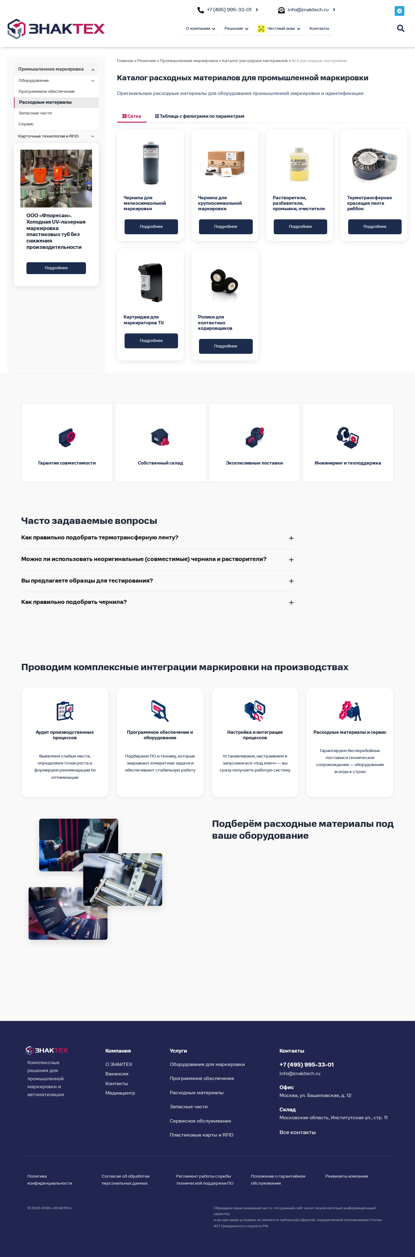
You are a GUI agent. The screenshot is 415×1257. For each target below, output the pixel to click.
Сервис (26, 124)
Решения (146, 61)
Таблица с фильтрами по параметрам (202, 116)
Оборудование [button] (34, 80)
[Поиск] (400, 28)
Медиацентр (120, 1093)
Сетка (134, 116)
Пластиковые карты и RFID (202, 1135)
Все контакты (298, 1132)
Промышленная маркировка (189, 61)
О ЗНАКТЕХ (118, 1064)
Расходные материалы (45, 102)
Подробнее (56, 268)
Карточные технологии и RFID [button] (48, 136)
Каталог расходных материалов (255, 61)
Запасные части (35, 113)
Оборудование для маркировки (207, 1064)
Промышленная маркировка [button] (51, 69)
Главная (125, 61)
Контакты (319, 28)
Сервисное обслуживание (200, 1121)
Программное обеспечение (47, 91)
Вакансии (117, 1074)
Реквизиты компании (346, 1176)
